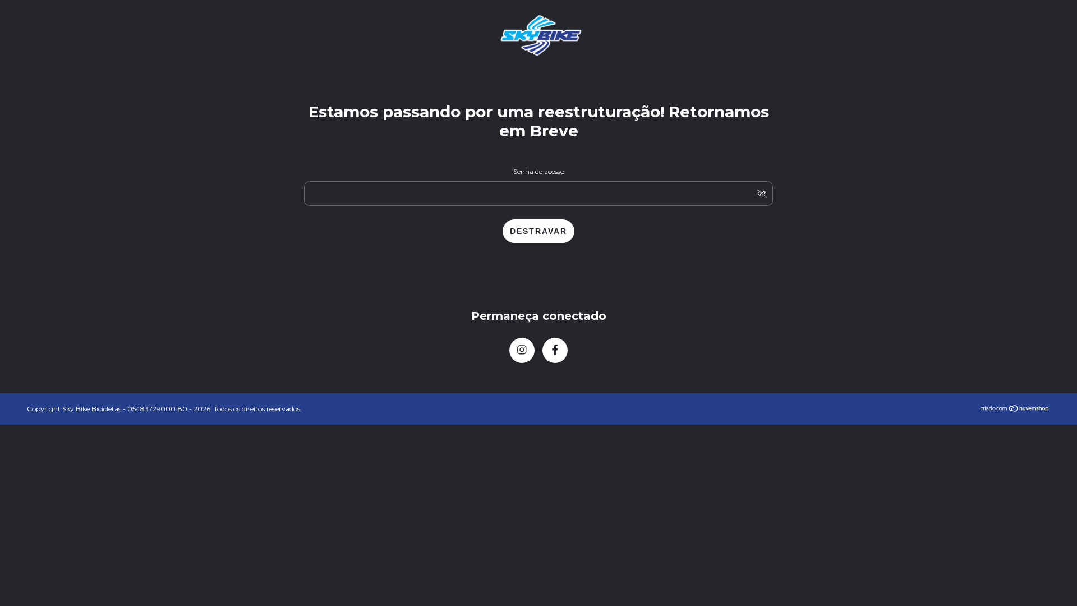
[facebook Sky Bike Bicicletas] (555, 350)
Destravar (538, 231)
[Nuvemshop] (1015, 409)
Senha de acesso (538, 171)
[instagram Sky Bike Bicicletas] (522, 350)
